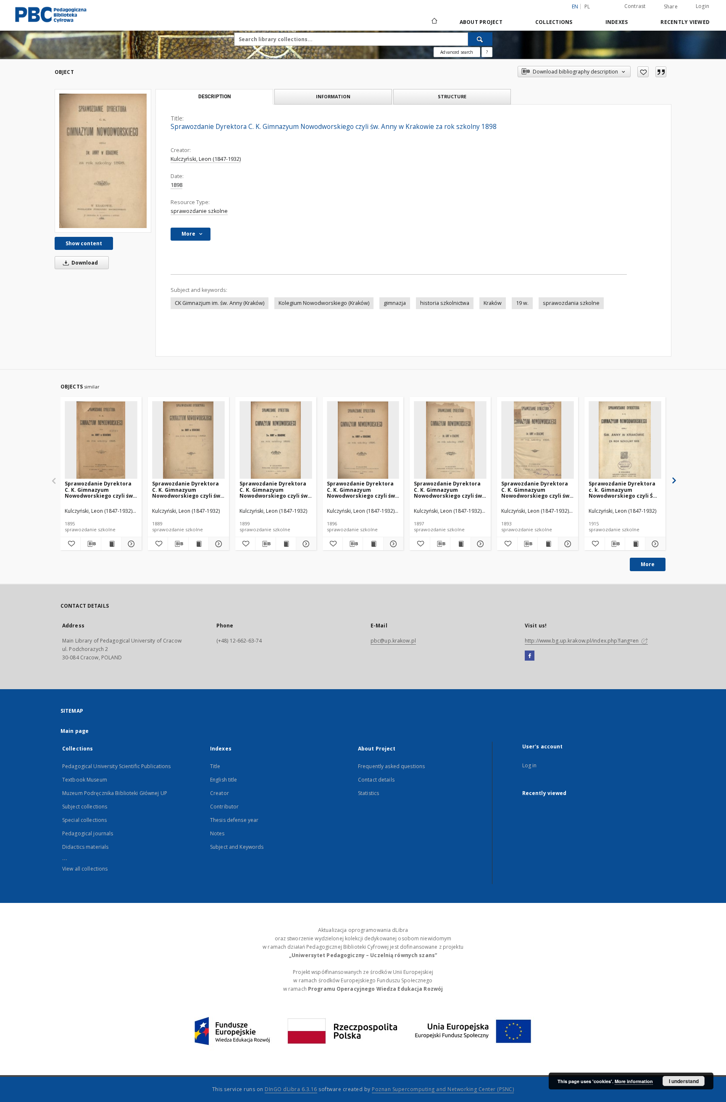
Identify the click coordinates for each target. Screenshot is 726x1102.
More (648, 564)
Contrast (635, 6)
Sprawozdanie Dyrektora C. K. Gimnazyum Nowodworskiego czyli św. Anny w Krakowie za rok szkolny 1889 (187, 489)
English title (223, 779)
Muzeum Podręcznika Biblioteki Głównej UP (114, 793)
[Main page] (433, 22)
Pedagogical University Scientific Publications (116, 766)
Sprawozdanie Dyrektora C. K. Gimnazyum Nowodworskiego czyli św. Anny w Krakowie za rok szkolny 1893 (536, 489)
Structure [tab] (452, 96)
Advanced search (456, 52)
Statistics (368, 793)
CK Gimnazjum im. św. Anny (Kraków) (219, 303)
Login (702, 6)
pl (587, 6)
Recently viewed (685, 22)
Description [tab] (214, 97)
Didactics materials (85, 846)
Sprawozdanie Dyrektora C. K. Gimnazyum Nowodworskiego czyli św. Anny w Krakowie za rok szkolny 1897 (449, 489)
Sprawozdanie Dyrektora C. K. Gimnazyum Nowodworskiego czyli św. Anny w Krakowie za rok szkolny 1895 (99, 489)
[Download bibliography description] (90, 543)
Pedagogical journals (87, 833)
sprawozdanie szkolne (199, 211)
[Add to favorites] (643, 71)
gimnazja (395, 303)
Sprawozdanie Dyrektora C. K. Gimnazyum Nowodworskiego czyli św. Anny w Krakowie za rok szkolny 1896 (362, 489)
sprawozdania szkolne (571, 303)
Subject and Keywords (236, 846)
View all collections (85, 868)
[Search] (480, 39)
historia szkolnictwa (444, 303)
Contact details (376, 779)
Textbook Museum (84, 779)
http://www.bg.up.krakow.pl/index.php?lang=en (582, 640)
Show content (84, 243)
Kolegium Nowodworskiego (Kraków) (324, 303)
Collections (554, 22)
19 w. (522, 303)
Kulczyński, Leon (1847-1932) (206, 159)
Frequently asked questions (391, 766)
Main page (74, 731)
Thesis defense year (234, 820)
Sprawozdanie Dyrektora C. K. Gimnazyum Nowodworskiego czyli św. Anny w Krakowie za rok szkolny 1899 (274, 489)
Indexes (616, 22)
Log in (529, 765)
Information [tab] (333, 96)
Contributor (224, 806)
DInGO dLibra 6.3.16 (291, 1089)
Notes (217, 833)
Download (84, 262)
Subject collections (84, 806)
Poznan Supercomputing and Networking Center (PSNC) (443, 1089)
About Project (481, 22)
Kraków (493, 303)
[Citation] (660, 71)
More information (634, 1081)
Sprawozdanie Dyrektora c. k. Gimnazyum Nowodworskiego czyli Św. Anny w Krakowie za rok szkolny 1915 (624, 489)
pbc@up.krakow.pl (393, 640)
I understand (684, 1081)
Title (215, 766)
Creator (219, 793)
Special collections (84, 820)
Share (671, 6)
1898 (176, 185)
